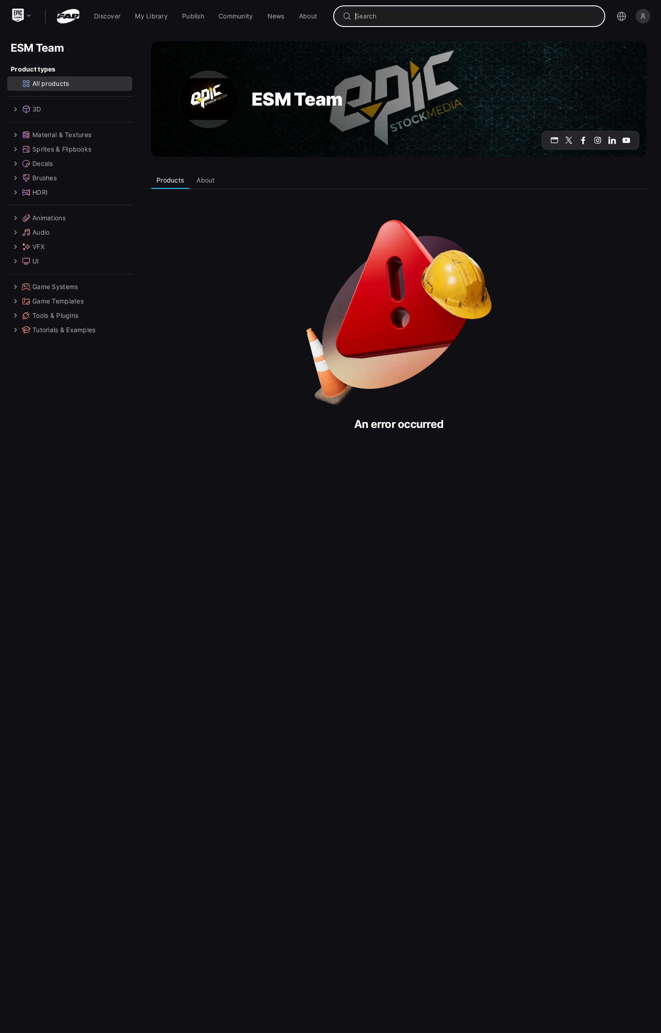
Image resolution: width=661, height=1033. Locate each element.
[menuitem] (107, 16)
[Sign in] (643, 16)
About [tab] (205, 180)
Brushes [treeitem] (44, 178)
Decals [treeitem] (42, 163)
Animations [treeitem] (49, 218)
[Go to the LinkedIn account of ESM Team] (612, 140)
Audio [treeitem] (40, 232)
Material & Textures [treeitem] (61, 134)
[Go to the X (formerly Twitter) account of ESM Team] (568, 140)
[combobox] (475, 16)
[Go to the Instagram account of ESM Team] (597, 140)
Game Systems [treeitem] (55, 286)
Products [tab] (170, 180)
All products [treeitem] (50, 83)
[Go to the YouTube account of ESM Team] (626, 140)
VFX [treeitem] (38, 246)
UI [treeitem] (35, 261)
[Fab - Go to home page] (68, 16)
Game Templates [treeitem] (58, 301)
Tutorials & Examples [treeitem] (64, 330)
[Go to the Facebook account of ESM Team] (583, 140)
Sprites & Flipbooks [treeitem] (61, 149)
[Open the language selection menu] (621, 16)
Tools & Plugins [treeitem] (55, 315)
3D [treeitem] (36, 109)
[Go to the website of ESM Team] (554, 140)
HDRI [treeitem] (40, 192)
